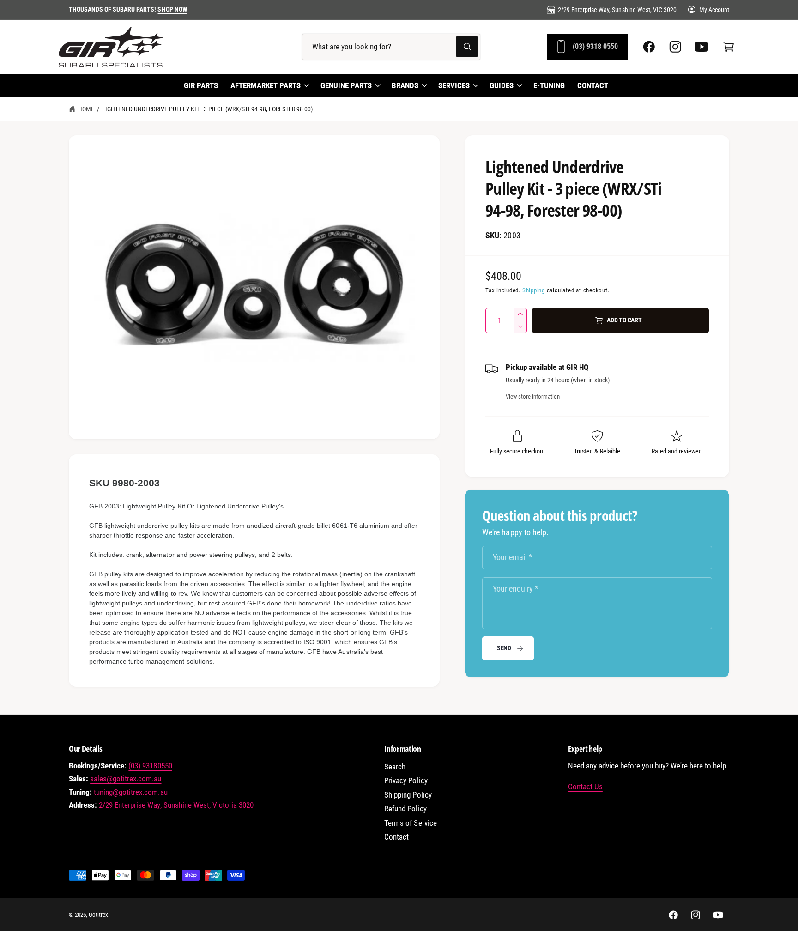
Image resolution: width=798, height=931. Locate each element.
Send (504, 648)
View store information (533, 396)
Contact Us (585, 786)
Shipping (533, 290)
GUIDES (502, 85)
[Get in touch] (702, 46)
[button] (728, 46)
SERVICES (454, 85)
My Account (714, 9)
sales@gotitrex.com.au (125, 778)
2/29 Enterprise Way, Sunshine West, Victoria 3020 (176, 805)
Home (86, 109)
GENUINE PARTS (346, 85)
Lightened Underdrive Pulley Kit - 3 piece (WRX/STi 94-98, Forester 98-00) (207, 109)
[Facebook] (649, 46)
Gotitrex (98, 914)
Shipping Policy (407, 795)
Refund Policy (405, 808)
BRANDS (405, 85)
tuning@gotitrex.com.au (130, 792)
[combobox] (391, 46)
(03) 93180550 (150, 766)
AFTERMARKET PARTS (265, 85)
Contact (396, 837)
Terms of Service (410, 823)
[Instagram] (675, 46)
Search (394, 766)
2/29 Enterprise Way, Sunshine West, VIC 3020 (617, 9)
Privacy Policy (405, 780)
